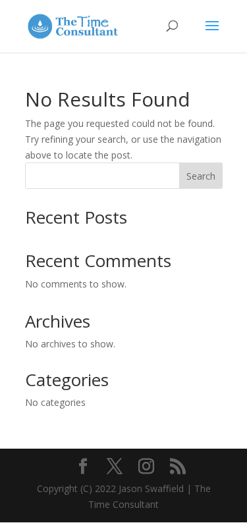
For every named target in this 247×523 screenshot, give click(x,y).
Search (200, 176)
